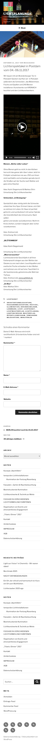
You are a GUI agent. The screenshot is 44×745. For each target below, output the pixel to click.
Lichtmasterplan (15, 311)
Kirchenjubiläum (29, 307)
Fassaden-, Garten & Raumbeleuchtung (20, 485)
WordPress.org (10, 711)
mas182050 (29, 63)
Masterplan (29, 313)
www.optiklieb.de (26, 278)
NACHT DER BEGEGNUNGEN (15, 576)
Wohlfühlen (26, 317)
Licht (20, 309)
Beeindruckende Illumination (15, 490)
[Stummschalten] (34, 157)
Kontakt (7, 519)
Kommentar (9, 343)
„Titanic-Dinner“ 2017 (12, 514)
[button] (22, 127)
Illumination (13, 307)
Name (7, 375)
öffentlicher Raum (16, 315)
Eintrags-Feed (9, 701)
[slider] (20, 157)
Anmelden (8, 697)
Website (7, 399)
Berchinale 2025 (10, 571)
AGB (5, 534)
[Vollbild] (37, 157)
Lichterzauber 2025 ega (13, 588)
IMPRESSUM (9, 529)
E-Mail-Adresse (11, 387)
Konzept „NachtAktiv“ (12, 471)
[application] (22, 127)
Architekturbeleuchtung (19, 302)
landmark (12, 309)
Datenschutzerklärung (13, 538)
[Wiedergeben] (6, 157)
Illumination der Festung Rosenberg (21, 479)
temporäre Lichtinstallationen (16, 476)
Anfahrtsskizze (10, 524)
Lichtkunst (29, 309)
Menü (23, 28)
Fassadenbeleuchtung (18, 305)
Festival (34, 305)
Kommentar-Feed (11, 706)
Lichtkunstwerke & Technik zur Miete (19, 494)
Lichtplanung (32, 311)
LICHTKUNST (12, 299)
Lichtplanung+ (17, 13)
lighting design (14, 313)
